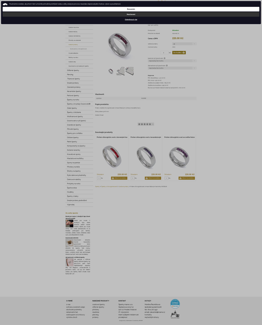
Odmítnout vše (131, 20)
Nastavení (131, 14)
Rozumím (131, 9)
